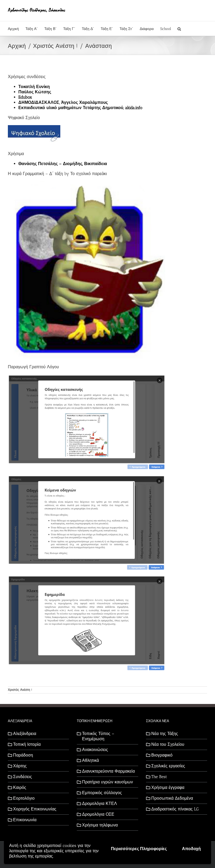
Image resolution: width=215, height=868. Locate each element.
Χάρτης (20, 765)
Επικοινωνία (24, 819)
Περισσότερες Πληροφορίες (139, 848)
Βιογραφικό (162, 755)
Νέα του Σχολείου (167, 744)
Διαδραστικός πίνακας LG (175, 808)
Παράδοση (23, 755)
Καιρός (19, 787)
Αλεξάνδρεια (24, 733)
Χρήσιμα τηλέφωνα (100, 825)
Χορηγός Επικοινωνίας (34, 808)
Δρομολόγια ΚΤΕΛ (99, 803)
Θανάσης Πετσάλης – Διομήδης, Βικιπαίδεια (62, 163)
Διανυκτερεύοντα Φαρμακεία (108, 771)
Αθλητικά (90, 760)
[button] (179, 28)
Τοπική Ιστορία (27, 744)
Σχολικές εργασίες (168, 765)
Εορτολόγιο (24, 798)
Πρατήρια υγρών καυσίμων (107, 781)
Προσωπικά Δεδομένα (172, 798)
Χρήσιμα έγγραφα (167, 787)
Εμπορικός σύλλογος (102, 792)
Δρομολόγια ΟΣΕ (98, 814)
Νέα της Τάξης (164, 733)
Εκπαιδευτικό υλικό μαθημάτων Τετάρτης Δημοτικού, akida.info (80, 107)
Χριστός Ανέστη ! (20, 690)
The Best (159, 776)
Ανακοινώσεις (95, 749)
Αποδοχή (191, 848)
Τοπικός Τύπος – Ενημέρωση (98, 736)
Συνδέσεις (22, 776)
